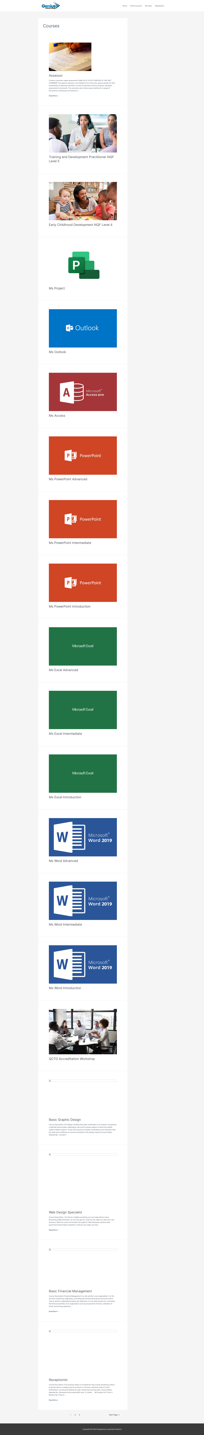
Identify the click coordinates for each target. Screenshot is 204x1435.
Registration (159, 6)
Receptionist (58, 1380)
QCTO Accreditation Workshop (72, 1059)
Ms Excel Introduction (65, 797)
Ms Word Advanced (63, 861)
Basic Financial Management (70, 1291)
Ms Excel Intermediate (65, 733)
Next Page (114, 1415)
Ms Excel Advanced (63, 670)
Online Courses (136, 6)
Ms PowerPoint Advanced (68, 479)
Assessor (56, 75)
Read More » (53, 96)
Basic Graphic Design (65, 1120)
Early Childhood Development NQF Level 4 (80, 225)
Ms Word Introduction (65, 988)
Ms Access (57, 415)
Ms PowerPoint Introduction (69, 606)
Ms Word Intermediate (65, 924)
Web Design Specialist (65, 1212)
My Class (148, 6)
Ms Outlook (57, 352)
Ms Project (57, 288)
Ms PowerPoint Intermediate (70, 543)
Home (125, 6)
